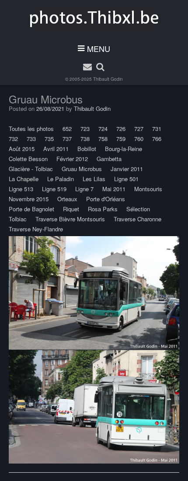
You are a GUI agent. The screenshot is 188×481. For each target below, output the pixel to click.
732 (13, 138)
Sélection (138, 209)
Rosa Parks (103, 209)
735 (49, 138)
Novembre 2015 (29, 199)
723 (85, 128)
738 (85, 138)
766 (156, 138)
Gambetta (109, 159)
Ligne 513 (21, 189)
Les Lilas (94, 179)
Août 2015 (22, 148)
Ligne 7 (84, 189)
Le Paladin (60, 179)
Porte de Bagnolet (31, 209)
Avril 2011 (56, 148)
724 (103, 128)
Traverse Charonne (137, 219)
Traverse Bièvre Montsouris (70, 219)
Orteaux (67, 199)
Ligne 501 (126, 179)
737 (67, 138)
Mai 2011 (113, 189)
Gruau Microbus (82, 169)
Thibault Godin (108, 79)
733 (31, 138)
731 (156, 128)
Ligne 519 (54, 189)
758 (103, 138)
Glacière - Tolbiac (31, 169)
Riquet (71, 209)
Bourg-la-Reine (123, 148)
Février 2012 (72, 159)
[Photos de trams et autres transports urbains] (94, 17)
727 (138, 128)
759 (120, 138)
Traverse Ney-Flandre (36, 229)
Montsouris (148, 189)
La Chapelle (23, 179)
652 (67, 128)
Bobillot (86, 148)
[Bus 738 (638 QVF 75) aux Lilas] (94, 293)
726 (120, 128)
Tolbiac (18, 219)
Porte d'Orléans (105, 199)
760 (138, 138)
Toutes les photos (31, 128)
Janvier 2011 (127, 169)
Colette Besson (28, 159)
